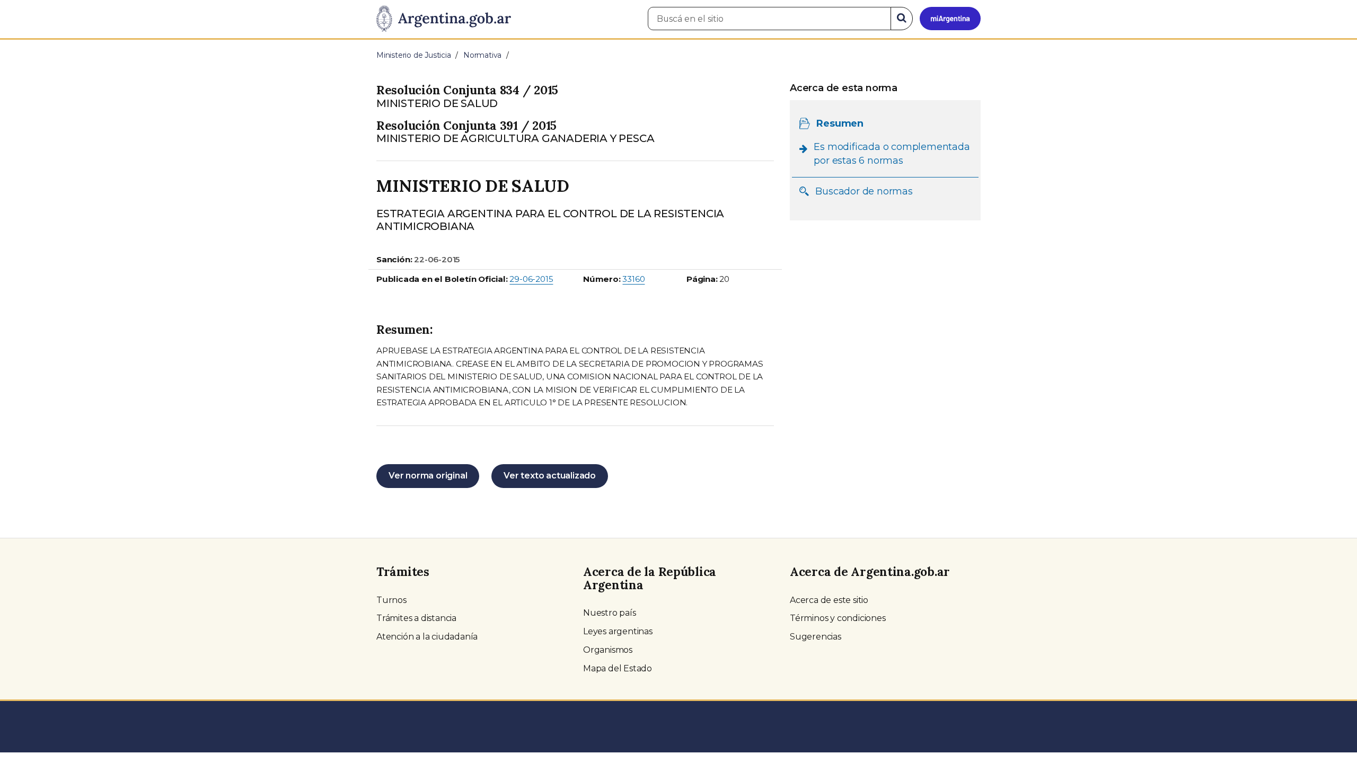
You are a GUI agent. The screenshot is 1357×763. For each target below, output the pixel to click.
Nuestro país (609, 613)
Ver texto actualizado (550, 476)
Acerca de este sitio (829, 600)
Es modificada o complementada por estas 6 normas (892, 153)
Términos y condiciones (838, 618)
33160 (633, 279)
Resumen (839, 123)
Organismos (607, 650)
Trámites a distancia (416, 618)
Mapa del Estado (617, 668)
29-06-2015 (531, 279)
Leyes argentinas (618, 631)
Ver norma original (428, 476)
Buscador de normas (863, 191)
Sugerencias (815, 637)
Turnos (391, 600)
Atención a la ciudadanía (427, 637)
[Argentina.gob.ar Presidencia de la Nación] (443, 19)
